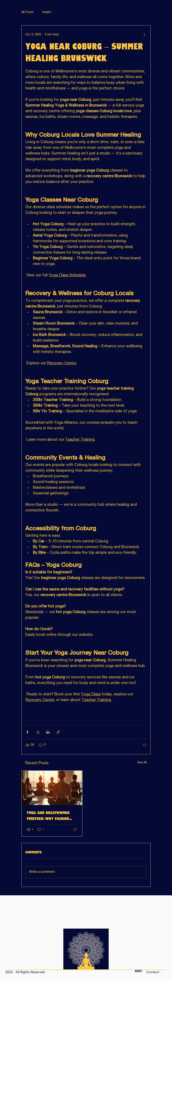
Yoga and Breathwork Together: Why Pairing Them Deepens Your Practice (48, 816)
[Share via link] (58, 732)
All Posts (27, 12)
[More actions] (144, 34)
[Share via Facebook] (27, 732)
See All (142, 762)
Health (46, 12)
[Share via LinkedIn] (48, 732)
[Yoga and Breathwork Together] (52, 788)
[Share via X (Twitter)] (38, 732)
